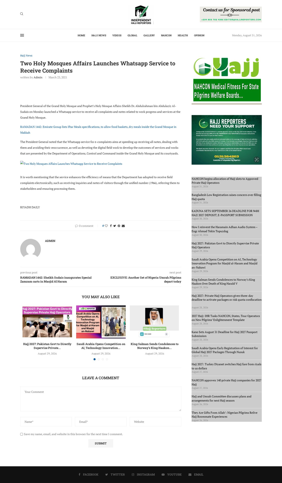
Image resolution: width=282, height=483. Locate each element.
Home (81, 35)
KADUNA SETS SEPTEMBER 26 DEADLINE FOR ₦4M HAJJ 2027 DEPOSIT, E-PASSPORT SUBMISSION (225, 213)
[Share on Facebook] (111, 226)
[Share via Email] (123, 226)
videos (116, 35)
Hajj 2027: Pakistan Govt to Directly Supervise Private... (47, 346)
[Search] (21, 14)
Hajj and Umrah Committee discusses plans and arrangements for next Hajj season (221, 398)
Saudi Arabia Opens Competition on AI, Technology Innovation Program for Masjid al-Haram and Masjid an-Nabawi (224, 263)
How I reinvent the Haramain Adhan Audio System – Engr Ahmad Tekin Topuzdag (224, 229)
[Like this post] (106, 226)
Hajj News (98, 35)
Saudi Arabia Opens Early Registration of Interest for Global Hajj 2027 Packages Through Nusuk (225, 350)
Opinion (199, 35)
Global (132, 35)
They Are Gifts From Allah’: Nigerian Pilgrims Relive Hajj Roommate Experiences (224, 415)
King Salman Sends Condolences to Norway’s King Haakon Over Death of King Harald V (223, 282)
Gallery (149, 35)
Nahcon (166, 35)
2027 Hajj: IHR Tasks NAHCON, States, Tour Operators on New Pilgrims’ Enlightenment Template (226, 318)
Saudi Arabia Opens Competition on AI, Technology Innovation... (101, 346)
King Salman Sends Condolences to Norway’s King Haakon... (155, 346)
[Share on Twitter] (114, 226)
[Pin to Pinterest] (119, 226)
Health (183, 35)
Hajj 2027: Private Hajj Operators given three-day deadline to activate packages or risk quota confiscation (227, 300)
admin (38, 77)
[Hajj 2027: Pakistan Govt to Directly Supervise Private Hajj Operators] (47, 321)
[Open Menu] (22, 35)
